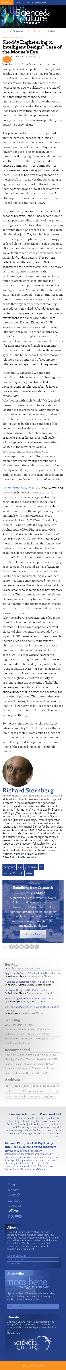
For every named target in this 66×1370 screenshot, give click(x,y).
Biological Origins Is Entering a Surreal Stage (27, 1033)
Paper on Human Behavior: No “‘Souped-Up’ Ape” (30, 1063)
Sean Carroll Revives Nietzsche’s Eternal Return (29, 1073)
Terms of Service (15, 1259)
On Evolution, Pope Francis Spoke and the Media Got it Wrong (32, 1008)
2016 (21, 1091)
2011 (56, 1091)
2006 (38, 1096)
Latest (52, 31)
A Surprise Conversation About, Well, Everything (29, 981)
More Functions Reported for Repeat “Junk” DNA (30, 1068)
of (41, 867)
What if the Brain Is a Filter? (19, 1024)
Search (14, 1194)
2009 (15, 1096)
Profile (21, 857)
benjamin (9, 867)
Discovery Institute (34, 1365)
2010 (8, 1096)
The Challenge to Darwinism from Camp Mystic (29, 998)
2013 (42, 1091)
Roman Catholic (13, 873)
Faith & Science (14, 37)
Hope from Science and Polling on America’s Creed (30, 1054)
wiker (29, 873)
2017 (15, 1091)
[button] (7, 59)
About (19, 2)
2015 (28, 1091)
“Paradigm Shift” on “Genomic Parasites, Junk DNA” (31, 1059)
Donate (28, 2)
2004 (52, 1096)
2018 (8, 1091)
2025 (8, 1085)
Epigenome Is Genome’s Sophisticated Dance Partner (32, 973)
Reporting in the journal (20, 488)
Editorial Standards (16, 1255)
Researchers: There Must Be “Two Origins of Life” (29, 1038)
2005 (45, 1096)
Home (13, 1184)
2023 (26, 1085)
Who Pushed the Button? (18, 1043)
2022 (35, 1085)
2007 (30, 1096)
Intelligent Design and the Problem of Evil (26, 990)
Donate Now (33, 934)
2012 (49, 1091)
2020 (49, 1085)
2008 (23, 1096)
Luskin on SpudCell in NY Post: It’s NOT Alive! (28, 1029)
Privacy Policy (13, 1263)
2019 (56, 1085)
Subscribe (41, 2)
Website (31, 857)
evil (20, 867)
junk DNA (31, 867)
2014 (35, 1091)
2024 (17, 1085)
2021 (42, 1085)
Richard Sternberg (14, 56)
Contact (14, 1200)
